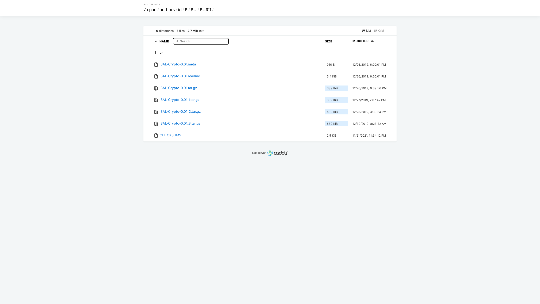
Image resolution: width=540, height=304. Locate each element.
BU (194, 9)
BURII (205, 9)
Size (328, 41)
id (180, 9)
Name (164, 41)
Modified (361, 41)
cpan (152, 9)
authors (167, 9)
